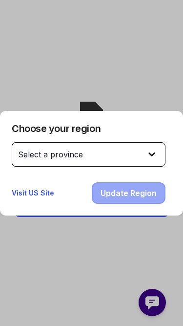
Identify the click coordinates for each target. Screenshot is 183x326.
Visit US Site (33, 193)
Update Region (129, 193)
